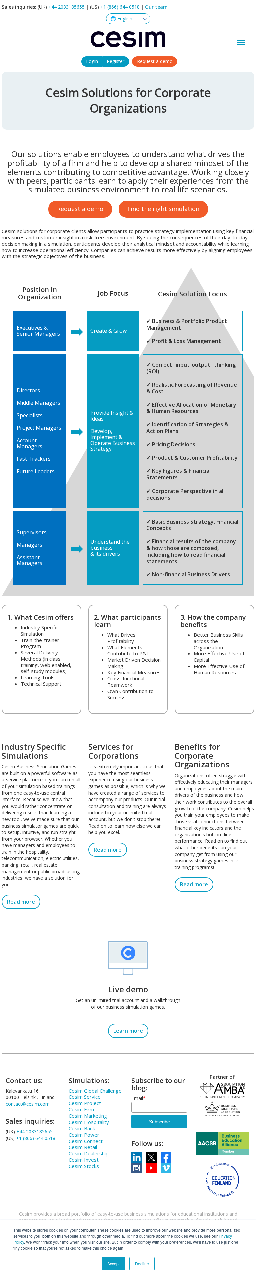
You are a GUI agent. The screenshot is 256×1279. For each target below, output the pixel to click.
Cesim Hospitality (89, 1121)
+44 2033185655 (66, 7)
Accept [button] (113, 1263)
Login (92, 61)
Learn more (128, 1030)
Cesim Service (85, 1096)
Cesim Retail (83, 1147)
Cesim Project (85, 1103)
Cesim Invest (84, 1159)
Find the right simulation (163, 209)
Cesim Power (84, 1134)
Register (115, 61)
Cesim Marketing (88, 1115)
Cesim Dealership (89, 1153)
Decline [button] (142, 1263)
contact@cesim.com (28, 1104)
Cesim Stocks (84, 1166)
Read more (21, 901)
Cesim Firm (81, 1109)
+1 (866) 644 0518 (120, 7)
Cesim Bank (82, 1128)
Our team (156, 7)
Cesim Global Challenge (95, 1090)
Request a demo (155, 61)
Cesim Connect (86, 1141)
